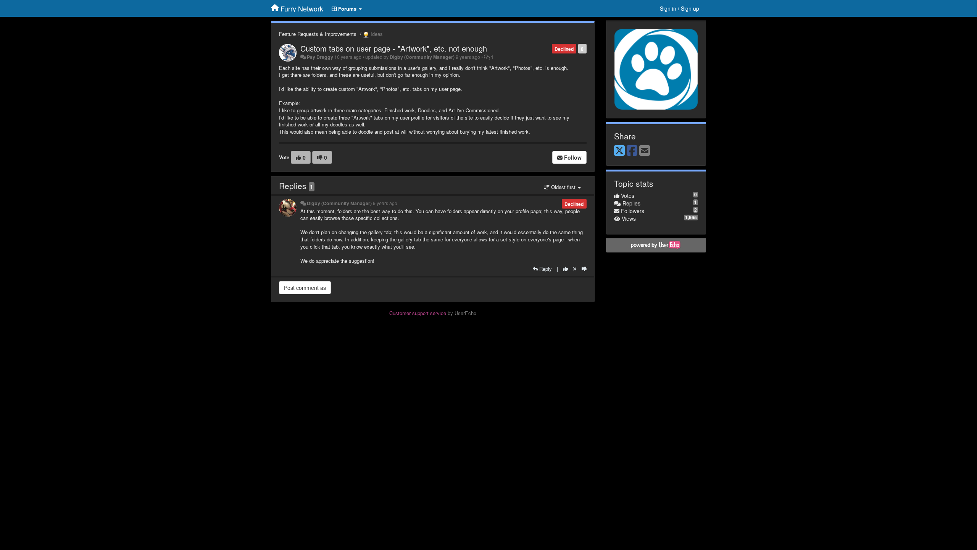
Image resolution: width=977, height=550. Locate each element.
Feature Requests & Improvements (317, 33)
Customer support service (417, 313)
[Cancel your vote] (575, 268)
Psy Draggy (320, 56)
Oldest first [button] (563, 187)
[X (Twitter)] (619, 150)
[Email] (644, 150)
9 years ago (385, 203)
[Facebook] (632, 150)
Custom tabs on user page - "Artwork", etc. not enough (393, 48)
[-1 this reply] (584, 268)
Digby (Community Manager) (422, 56)
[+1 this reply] (565, 268)
